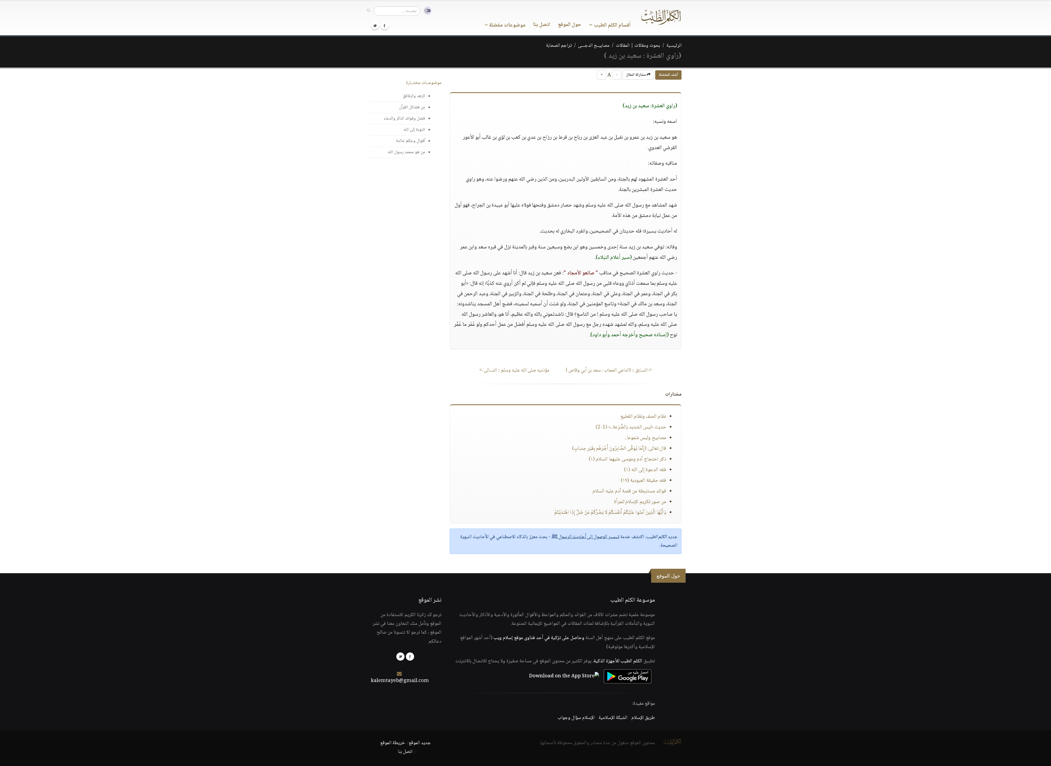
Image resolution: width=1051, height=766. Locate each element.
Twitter (375, 26)
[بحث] (368, 10)
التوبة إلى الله (414, 130)
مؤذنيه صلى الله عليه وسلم (514, 370)
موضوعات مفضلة (507, 25)
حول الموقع (569, 25)
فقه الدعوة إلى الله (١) (645, 470)
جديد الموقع (420, 743)
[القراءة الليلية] (426, 10)
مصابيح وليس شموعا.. (645, 438)
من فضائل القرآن (412, 107)
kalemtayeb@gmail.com (400, 681)
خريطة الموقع (392, 743)
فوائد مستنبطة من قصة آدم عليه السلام (629, 491)
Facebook (384, 26)
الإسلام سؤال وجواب (576, 718)
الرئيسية (674, 46)
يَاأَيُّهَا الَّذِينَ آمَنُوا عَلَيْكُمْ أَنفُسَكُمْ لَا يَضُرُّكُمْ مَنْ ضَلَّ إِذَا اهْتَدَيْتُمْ (610, 512)
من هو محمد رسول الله (406, 152)
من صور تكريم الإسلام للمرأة (640, 502)
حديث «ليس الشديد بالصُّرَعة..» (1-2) (631, 427)
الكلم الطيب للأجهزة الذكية (618, 661)
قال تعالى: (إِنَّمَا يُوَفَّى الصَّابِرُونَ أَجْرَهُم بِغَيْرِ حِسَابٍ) (619, 448)
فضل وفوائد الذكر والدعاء (404, 118)
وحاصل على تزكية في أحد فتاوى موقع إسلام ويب (538, 638)
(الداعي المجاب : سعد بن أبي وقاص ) (609, 370)
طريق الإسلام (643, 718)
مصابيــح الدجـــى (594, 46)
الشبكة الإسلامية (613, 718)
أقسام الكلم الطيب (612, 25)
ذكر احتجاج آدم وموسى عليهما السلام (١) (627, 459)
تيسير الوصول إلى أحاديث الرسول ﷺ (585, 537)
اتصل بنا (541, 25)
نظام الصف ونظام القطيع (643, 416)
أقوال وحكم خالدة (410, 141)
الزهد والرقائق (414, 96)
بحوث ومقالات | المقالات (638, 46)
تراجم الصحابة (559, 46)
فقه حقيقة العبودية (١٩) (643, 480)
